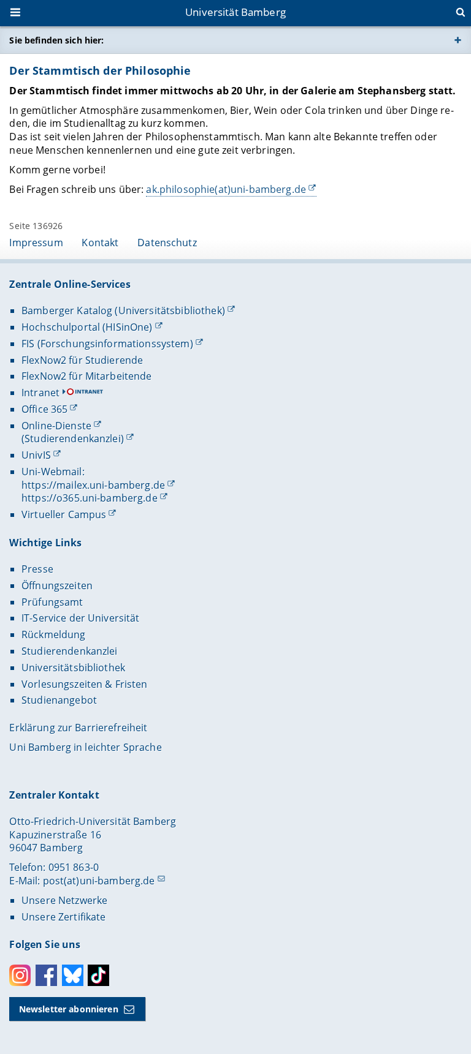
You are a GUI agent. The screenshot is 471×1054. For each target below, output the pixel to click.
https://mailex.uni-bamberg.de (93, 485)
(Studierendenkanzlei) (72, 438)
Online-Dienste (56, 425)
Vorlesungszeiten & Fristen (84, 684)
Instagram (20, 975)
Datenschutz (167, 242)
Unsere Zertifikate (63, 917)
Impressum (36, 242)
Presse (37, 569)
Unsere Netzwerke (64, 900)
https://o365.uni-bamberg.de (89, 498)
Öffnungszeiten (57, 585)
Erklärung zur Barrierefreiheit (78, 727)
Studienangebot (59, 700)
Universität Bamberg (235, 12)
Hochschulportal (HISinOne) (87, 327)
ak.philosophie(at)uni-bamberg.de (225, 189)
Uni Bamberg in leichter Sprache (85, 747)
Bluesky (72, 975)
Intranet (40, 392)
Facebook (46, 975)
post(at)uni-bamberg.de (99, 880)
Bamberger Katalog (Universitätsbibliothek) (123, 310)
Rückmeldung (53, 634)
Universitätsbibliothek (73, 667)
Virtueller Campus (63, 514)
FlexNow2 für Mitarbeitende (86, 376)
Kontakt (100, 242)
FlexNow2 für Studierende (82, 360)
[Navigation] (16, 13)
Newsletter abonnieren (68, 1009)
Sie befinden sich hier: (56, 40)
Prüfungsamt (52, 602)
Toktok (98, 975)
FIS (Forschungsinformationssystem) (107, 343)
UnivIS (36, 455)
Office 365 (44, 409)
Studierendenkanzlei (69, 651)
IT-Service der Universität (80, 618)
